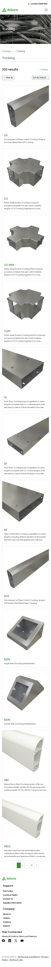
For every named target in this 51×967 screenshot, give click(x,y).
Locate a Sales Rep (39, 4)
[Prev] (14, 865)
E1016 (7, 720)
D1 (5, 397)
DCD (6, 596)
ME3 (6, 780)
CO (6, 199)
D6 (5, 530)
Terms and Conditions (29, 957)
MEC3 (7, 846)
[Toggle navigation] (46, 9)
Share (45, 70)
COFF (7, 331)
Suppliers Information (12, 903)
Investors (7, 922)
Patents (6, 926)
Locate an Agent (10, 895)
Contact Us (8, 899)
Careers (6, 918)
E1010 (7, 659)
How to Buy (8, 891)
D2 (5, 464)
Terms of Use (16, 960)
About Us (7, 914)
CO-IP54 (9, 265)
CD (6, 135)
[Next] (36, 865)
